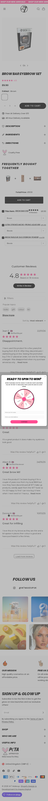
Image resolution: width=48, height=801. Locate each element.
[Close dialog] (45, 376)
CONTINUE (24, 422)
